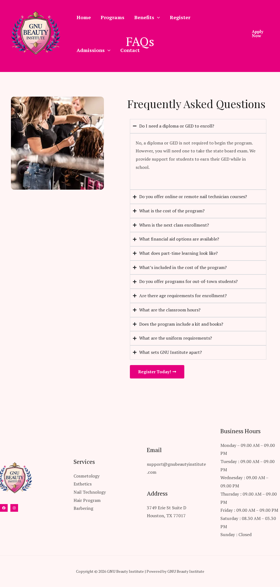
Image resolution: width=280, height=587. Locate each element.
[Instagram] (14, 508)
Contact (130, 50)
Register (180, 17)
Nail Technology (90, 492)
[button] (260, 34)
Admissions (91, 50)
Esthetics (83, 484)
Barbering (83, 508)
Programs (112, 17)
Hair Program (87, 500)
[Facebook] (4, 508)
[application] (157, 17)
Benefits (144, 17)
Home (84, 17)
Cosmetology (87, 476)
